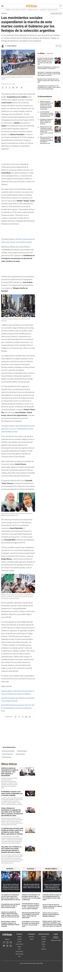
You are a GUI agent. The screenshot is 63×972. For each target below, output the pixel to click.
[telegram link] (7, 945)
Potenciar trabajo (22, 751)
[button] (2, 6)
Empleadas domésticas (32, 9)
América (19, 936)
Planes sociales (20, 754)
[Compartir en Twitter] (9, 87)
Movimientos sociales (8, 751)
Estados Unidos (19, 944)
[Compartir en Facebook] (6, 87)
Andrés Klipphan (11, 46)
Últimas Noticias (19, 954)
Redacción (31, 936)
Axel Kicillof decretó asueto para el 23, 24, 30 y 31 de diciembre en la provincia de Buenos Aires (17, 708)
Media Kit (43, 949)
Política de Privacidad (56, 940)
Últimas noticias (6, 757)
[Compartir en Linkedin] (13, 87)
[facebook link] (4, 942)
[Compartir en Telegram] (16, 87)
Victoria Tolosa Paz (7, 754)
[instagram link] (10, 942)
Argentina (43, 936)
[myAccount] (60, 6)
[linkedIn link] (10, 945)
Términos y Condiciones (56, 937)
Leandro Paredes (15, 9)
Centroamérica (19, 951)
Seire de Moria (23, 9)
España (19, 941)
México (19, 946)
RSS (19, 956)
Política (3, 13)
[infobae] (31, 6)
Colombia (19, 939)
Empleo (31, 939)
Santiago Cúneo (43, 9)
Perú (19, 949)
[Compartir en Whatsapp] (2, 87)
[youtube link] (4, 945)
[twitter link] (7, 942)
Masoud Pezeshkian (53, 9)
